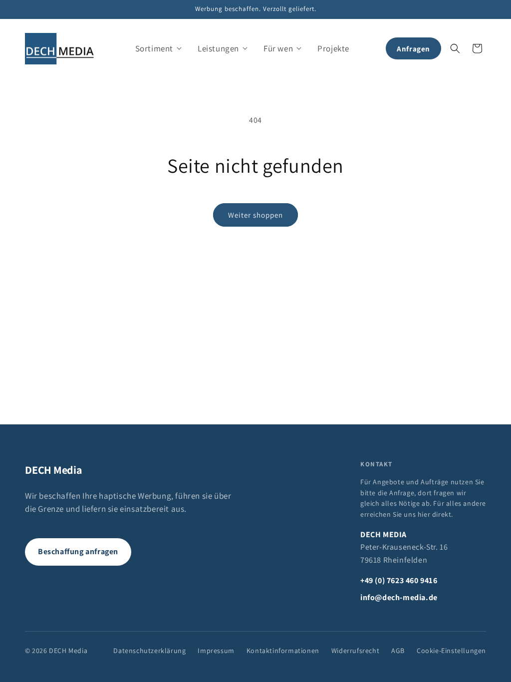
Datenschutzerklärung (149, 650)
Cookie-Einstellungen (451, 650)
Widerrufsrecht (355, 650)
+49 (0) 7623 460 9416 (399, 580)
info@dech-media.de (399, 597)
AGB (398, 650)
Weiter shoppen (255, 215)
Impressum (216, 650)
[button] (158, 48)
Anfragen (413, 48)
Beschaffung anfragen (78, 551)
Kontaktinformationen (283, 650)
